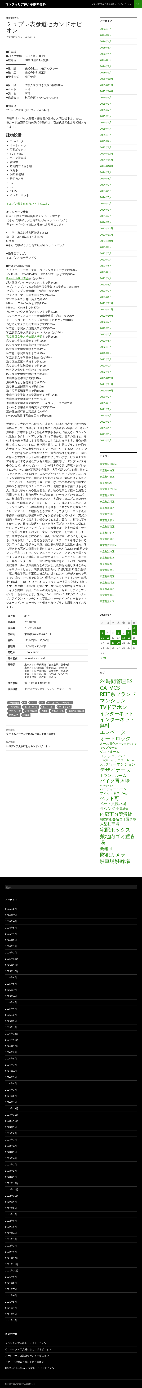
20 (118, 642)
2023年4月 (106, 278)
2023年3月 (106, 284)
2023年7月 (106, 259)
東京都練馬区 (107, 576)
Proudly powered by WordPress (20, 1383)
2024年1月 (106, 222)
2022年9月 (106, 321)
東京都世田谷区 (108, 464)
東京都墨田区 (107, 507)
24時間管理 (14, 702)
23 (134, 642)
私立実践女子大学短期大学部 (24, 336)
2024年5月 (106, 197)
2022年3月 (106, 359)
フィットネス (110, 793)
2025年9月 (106, 97)
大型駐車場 (109, 823)
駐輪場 (26, 715)
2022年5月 (106, 346)
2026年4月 (106, 53)
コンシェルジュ (113, 756)
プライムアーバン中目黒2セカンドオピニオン (31, 731)
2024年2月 (106, 215)
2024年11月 (106, 159)
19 (113, 642)
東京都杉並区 (107, 532)
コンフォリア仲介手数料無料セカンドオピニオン (110, 4)
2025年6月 (106, 116)
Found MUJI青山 (17, 278)
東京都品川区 (107, 501)
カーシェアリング (126, 743)
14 (123, 637)
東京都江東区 (107, 551)
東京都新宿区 (107, 526)
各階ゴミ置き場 (124, 819)
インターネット (31, 707)
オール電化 (108, 743)
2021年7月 (106, 409)
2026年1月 (106, 72)
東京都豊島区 (107, 595)
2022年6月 (106, 340)
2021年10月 (106, 390)
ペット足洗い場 (113, 804)
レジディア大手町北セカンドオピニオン (28, 744)
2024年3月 (106, 209)
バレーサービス (106, 785)
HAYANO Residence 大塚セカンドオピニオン (30, 1368)
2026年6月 (106, 41)
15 (128, 637)
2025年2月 (106, 141)
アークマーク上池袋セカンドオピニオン (27, 1355)
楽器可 (106, 848)
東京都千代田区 (108, 489)
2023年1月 (106, 296)
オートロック (64, 707)
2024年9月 (106, 172)
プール (123, 793)
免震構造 (122, 809)
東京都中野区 (107, 476)
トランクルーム (113, 775)
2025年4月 (106, 128)
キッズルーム (109, 747)
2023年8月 (106, 253)
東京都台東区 (107, 495)
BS (25, 702)
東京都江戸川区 (108, 545)
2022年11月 (106, 309)
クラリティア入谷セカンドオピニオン (25, 1343)
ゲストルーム (110, 751)
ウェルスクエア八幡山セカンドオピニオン (28, 1349)
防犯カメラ (14, 715)
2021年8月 (106, 402)
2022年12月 (106, 303)
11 (107, 637)
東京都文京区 (107, 520)
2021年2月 (106, 440)
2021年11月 (106, 384)
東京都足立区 (107, 601)
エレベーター (48, 707)
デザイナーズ (15, 711)
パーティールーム (113, 789)
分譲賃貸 (123, 814)
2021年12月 (106, 378)
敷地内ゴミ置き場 (76, 711)
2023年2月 (106, 290)
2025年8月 (106, 103)
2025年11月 (106, 84)
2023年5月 (106, 272)
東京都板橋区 (107, 538)
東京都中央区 (107, 470)
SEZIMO (31, 37)
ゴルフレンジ (107, 760)
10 (102, 637)
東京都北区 (106, 482)
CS (42, 702)
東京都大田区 (107, 513)
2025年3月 (106, 134)
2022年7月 (106, 334)
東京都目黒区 (107, 570)
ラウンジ (108, 808)
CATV (33, 702)
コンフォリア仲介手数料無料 (25, 4)
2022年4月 (106, 353)
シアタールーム (124, 760)
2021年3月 (106, 434)
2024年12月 (106, 153)
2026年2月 (106, 66)
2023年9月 (106, 247)
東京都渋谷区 (12, 18)
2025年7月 (106, 109)
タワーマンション (120, 764)
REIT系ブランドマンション (60, 702)
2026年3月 (106, 60)
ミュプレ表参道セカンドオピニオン (28, 203)
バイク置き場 (31, 711)
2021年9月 (106, 396)
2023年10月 (106, 240)
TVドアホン (14, 707)
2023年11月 (106, 234)
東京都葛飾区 (107, 588)
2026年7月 (106, 35)
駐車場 (107, 861)
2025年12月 (106, 78)
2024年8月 (106, 178)
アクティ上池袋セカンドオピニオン (24, 1361)
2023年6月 (106, 265)
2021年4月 (106, 427)
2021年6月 (106, 415)
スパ (102, 764)
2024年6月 (106, 190)
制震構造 (106, 819)
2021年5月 (106, 421)
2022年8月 (106, 328)
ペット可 (109, 798)
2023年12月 (106, 228)
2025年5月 (106, 122)
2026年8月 (106, 28)
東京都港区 (106, 563)
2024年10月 (106, 166)
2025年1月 (106, 147)
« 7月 (103, 657)
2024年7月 (106, 184)
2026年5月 (106, 47)
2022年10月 (106, 315)
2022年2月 (106, 365)
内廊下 (44, 711)
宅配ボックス (58, 711)
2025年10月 (106, 91)
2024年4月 (106, 203)
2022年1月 (106, 371)
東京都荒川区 (107, 582)
